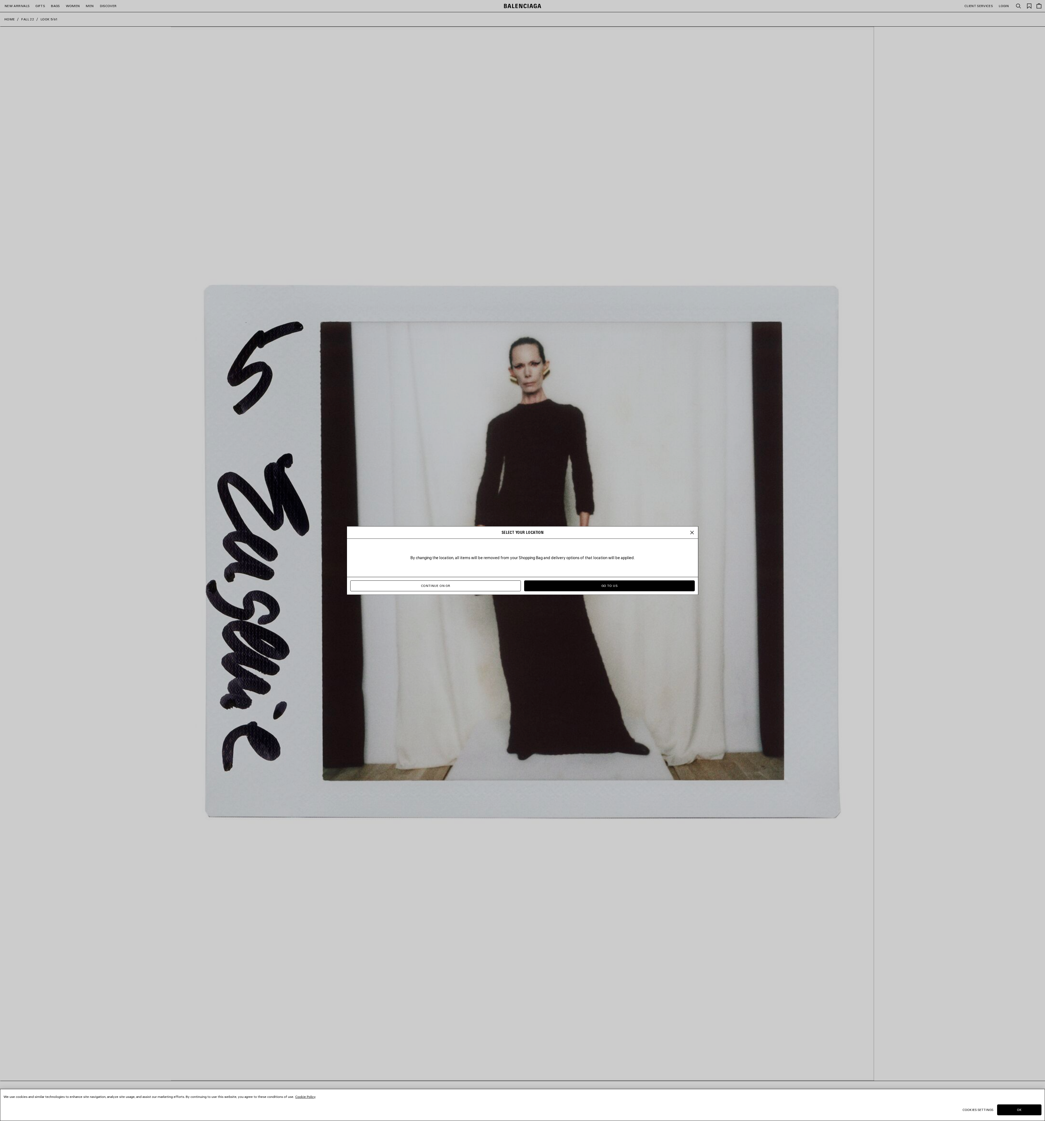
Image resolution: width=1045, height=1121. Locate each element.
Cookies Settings (978, 1110)
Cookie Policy (305, 1097)
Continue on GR (435, 586)
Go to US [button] (609, 586)
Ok (1019, 1110)
